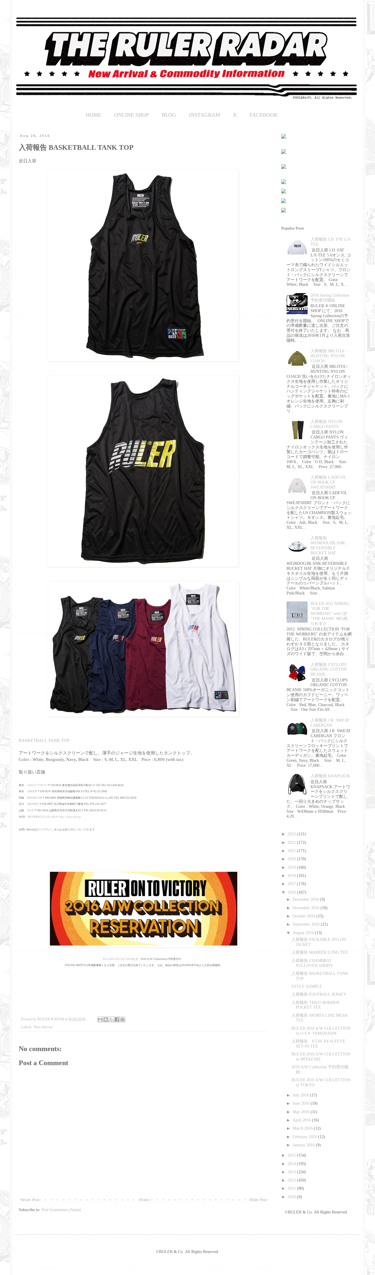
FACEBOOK (264, 115)
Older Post (258, 1200)
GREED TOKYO (37, 785)
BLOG (169, 115)
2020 (292, 859)
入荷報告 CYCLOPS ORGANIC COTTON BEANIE (329, 669)
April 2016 (302, 1120)
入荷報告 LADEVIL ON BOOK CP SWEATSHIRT (328, 482)
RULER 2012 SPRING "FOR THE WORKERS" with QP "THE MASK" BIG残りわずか (330, 613)
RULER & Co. (45, 829)
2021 (292, 851)
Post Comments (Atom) (61, 1210)
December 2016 (306, 899)
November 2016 (307, 908)
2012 (292, 1180)
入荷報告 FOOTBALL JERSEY (319, 994)
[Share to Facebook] (117, 1019)
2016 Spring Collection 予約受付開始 (330, 297)
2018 (292, 875)
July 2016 (301, 1095)
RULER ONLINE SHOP (118, 959)
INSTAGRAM (204, 115)
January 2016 (304, 1145)
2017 (292, 884)
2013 (292, 1172)
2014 (292, 1164)
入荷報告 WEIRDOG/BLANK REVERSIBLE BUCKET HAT (328, 545)
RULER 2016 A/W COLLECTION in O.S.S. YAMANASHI (321, 1031)
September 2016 (307, 924)
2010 (292, 1197)
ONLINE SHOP (131, 115)
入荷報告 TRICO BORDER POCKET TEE (315, 1005)
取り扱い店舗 (81, 829)
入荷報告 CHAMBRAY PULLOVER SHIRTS (312, 963)
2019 (292, 867)
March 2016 (303, 1128)
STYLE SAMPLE (307, 986)
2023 (292, 834)
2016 (292, 892)
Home (144, 1200)
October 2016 (304, 916)
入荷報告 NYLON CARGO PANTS (326, 424)
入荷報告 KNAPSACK (330, 776)
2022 (292, 842)
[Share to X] (111, 1019)
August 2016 (304, 933)
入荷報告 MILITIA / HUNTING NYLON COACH (328, 356)
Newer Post (29, 1200)
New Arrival (43, 1027)
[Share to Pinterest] (122, 1019)
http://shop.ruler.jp (70, 816)
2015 (292, 1155)
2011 (292, 1188)
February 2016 (305, 1137)
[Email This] (100, 1019)
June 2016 (302, 1103)
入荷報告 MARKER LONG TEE (320, 952)
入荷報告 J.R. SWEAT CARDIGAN (330, 722)
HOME (93, 115)
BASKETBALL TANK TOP (44, 740)
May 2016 (302, 1112)
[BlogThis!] (106, 1019)
